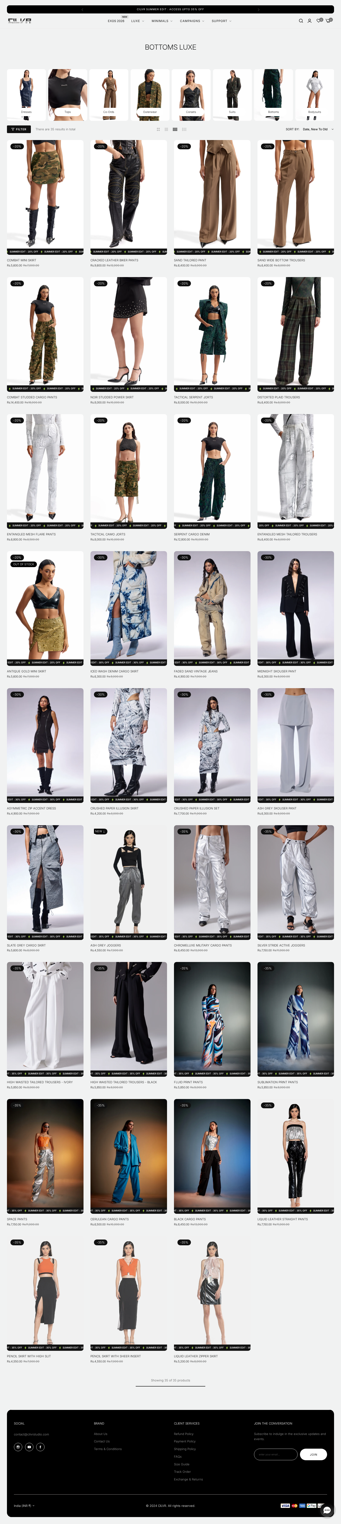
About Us (100, 1434)
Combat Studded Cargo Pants (32, 397)
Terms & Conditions (108, 1449)
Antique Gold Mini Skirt (26, 671)
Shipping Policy (185, 1449)
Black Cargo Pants (190, 1219)
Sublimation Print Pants (277, 1082)
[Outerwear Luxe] (150, 95)
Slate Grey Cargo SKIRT (26, 945)
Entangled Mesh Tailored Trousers (287, 534)
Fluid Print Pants (188, 1082)
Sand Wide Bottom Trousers (281, 260)
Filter (21, 129)
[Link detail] (18, 1447)
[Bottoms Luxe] (273, 95)
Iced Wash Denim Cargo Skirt (114, 671)
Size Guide (182, 1464)
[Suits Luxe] (232, 95)
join (313, 1454)
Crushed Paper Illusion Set (196, 808)
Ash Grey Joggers (105, 945)
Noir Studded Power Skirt (112, 397)
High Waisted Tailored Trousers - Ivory (40, 1082)
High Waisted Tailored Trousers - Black (123, 1082)
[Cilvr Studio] (19, 20)
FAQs (178, 1456)
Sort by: (292, 129)
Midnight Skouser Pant (276, 671)
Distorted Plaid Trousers (278, 397)
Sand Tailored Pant (190, 260)
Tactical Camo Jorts (107, 534)
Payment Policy (185, 1441)
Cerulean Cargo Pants (109, 1219)
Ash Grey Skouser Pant (276, 808)
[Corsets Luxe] (191, 95)
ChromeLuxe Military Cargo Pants (203, 945)
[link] (221, 21)
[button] (82, 9)
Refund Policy (183, 1434)
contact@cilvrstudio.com (31, 1434)
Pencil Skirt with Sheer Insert (115, 1356)
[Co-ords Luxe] (108, 95)
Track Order (182, 1471)
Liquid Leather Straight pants (282, 1219)
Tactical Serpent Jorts (193, 397)
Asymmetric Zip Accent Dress (31, 808)
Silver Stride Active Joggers (281, 945)
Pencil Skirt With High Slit (29, 1356)
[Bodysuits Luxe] (314, 95)
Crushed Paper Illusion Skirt (114, 808)
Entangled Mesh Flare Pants (31, 534)
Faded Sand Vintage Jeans (196, 671)
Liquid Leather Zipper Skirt (196, 1356)
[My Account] (310, 21)
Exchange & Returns (188, 1479)
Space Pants (17, 1219)
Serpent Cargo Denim (192, 534)
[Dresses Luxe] (26, 95)
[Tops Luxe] (67, 95)
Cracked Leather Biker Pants (114, 260)
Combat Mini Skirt (21, 260)
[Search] (301, 21)
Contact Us (102, 1441)
